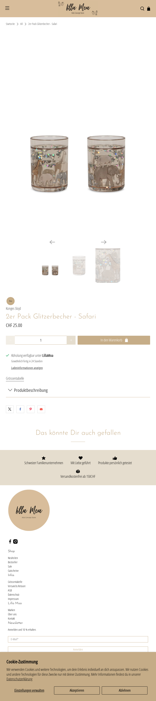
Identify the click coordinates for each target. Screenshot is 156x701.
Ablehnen (125, 690)
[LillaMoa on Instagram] (15, 543)
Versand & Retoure (17, 586)
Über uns (12, 614)
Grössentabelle (15, 378)
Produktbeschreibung (31, 390)
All (21, 24)
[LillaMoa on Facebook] (10, 543)
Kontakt (11, 618)
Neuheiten (13, 558)
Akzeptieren (77, 690)
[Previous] (52, 242)
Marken (11, 610)
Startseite (10, 24)
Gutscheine (13, 571)
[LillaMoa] (78, 8)
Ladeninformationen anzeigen (27, 368)
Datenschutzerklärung (19, 678)
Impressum (13, 599)
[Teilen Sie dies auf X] (10, 409)
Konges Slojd (13, 308)
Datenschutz (13, 594)
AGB (10, 590)
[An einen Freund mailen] (41, 409)
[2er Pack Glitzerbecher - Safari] (78, 135)
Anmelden (78, 649)
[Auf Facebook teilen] (20, 409)
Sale (10, 566)
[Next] (104, 242)
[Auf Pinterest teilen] (31, 409)
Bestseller (12, 562)
